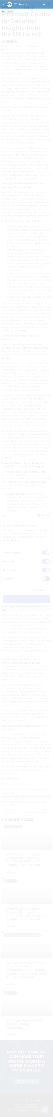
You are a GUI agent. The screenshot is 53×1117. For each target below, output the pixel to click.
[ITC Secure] (26, 558)
